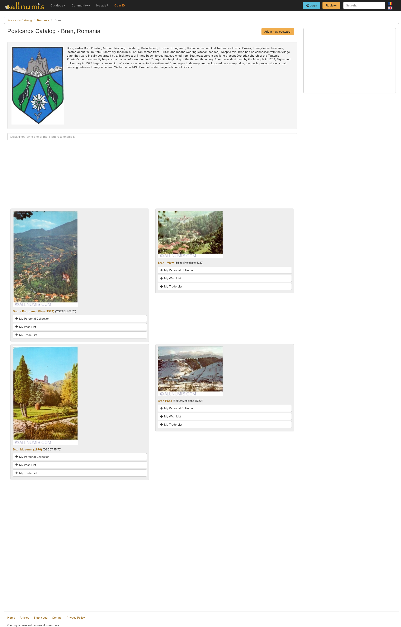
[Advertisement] (132, 179)
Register (331, 5)
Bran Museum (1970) (27, 449)
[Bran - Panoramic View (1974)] (45, 258)
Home (11, 617)
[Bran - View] (190, 234)
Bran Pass (165, 400)
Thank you (41, 617)
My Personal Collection (33, 318)
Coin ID (119, 5)
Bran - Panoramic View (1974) (33, 311)
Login (313, 5)
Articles (24, 617)
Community (80, 5)
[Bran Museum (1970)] (45, 395)
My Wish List (27, 326)
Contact (57, 617)
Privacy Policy (76, 617)
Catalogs (57, 5)
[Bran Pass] (190, 371)
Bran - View (166, 262)
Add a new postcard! (277, 31)
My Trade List (27, 335)
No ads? (102, 5)
